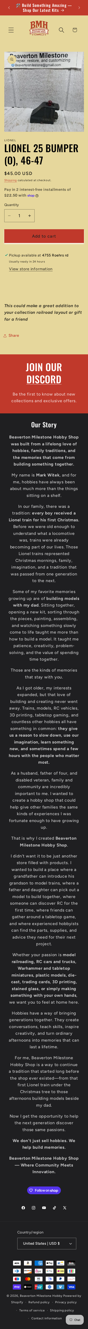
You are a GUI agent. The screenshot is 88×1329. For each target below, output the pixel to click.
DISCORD (44, 379)
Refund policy (39, 1302)
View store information (31, 269)
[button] (11, 30)
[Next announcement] (79, 7)
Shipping (10, 180)
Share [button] (14, 335)
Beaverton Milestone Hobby (41, 1296)
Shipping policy (62, 1310)
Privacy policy (66, 1302)
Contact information (46, 1318)
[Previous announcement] (9, 7)
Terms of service (32, 1310)
